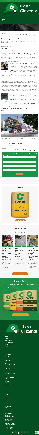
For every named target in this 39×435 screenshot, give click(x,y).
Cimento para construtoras (9, 406)
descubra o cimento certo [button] (20, 314)
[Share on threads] (29, 35)
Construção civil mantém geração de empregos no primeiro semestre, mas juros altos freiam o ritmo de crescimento (32, 254)
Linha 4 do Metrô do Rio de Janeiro (23, 53)
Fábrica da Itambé (8, 420)
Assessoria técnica (8, 428)
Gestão (6, 336)
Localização (7, 381)
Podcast (3, 19)
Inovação (15, 34)
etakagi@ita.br (3, 111)
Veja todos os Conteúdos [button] (20, 273)
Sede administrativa (8, 421)
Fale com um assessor (9, 419)
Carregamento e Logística (9, 423)
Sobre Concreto (19, 34)
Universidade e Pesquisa (6, 17)
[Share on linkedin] (32, 35)
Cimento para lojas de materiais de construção (13, 408)
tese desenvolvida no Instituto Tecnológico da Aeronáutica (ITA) (15, 108)
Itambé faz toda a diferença (10, 373)
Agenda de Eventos (5, 18)
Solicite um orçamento (9, 417)
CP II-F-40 (6, 395)
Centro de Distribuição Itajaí (10, 424)
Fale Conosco (7, 415)
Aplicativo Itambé (8, 398)
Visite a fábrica (7, 380)
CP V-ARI (6, 394)
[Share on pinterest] (30, 35)
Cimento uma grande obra (9, 372)
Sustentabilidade (5, 16)
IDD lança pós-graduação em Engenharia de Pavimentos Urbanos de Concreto (19, 252)
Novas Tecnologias (24, 34)
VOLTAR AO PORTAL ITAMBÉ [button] (7, 0)
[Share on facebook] (26, 35)
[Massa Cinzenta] (20, 8)
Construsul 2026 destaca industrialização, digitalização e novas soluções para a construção (7, 253)
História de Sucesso (8, 378)
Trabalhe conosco (8, 385)
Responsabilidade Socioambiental (11, 376)
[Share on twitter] (28, 35)
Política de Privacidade (9, 384)
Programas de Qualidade (9, 377)
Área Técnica (7, 334)
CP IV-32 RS (7, 393)
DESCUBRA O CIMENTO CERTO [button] (20, 220)
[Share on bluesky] (34, 35)
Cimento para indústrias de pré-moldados (12, 404)
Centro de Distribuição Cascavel (10, 425)
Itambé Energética (8, 382)
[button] (1, 0)
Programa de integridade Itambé (11, 374)
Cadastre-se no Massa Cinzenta (10, 364)
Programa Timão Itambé (9, 427)
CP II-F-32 (6, 391)
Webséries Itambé (8, 370)
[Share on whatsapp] (33, 35)
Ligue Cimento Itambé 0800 (10, 416)
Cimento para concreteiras (9, 407)
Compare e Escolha (8, 397)
